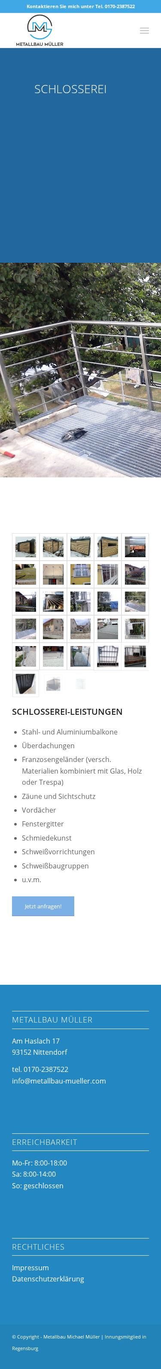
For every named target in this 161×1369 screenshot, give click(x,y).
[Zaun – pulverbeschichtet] (53, 629)
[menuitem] (144, 30)
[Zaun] (25, 574)
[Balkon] (80, 602)
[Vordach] (53, 574)
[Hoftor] (108, 629)
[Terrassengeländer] (135, 656)
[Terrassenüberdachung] (135, 547)
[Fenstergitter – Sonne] (53, 602)
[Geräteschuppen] (25, 547)
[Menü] (144, 30)
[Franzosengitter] (80, 574)
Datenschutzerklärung (48, 1279)
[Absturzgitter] (25, 684)
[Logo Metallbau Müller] (67, 30)
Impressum (30, 1267)
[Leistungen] (108, 574)
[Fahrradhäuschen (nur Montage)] (53, 684)
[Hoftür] (135, 629)
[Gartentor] (80, 656)
